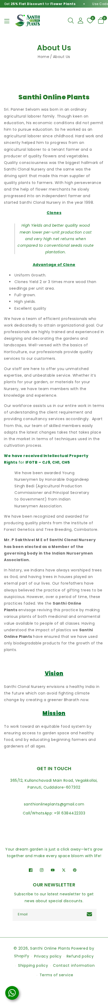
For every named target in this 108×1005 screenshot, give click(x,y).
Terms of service (56, 975)
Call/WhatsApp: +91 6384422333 (54, 813)
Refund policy (80, 956)
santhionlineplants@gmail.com (54, 804)
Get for (37, 4)
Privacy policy (48, 956)
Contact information (74, 965)
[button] (70, 20)
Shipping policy (33, 965)
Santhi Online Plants (50, 948)
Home (43, 56)
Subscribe (90, 914)
